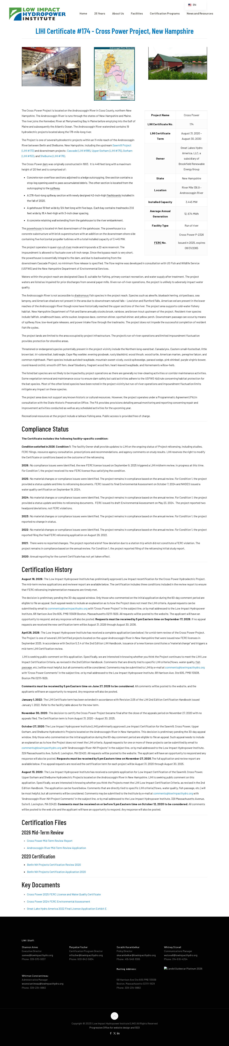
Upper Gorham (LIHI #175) (107, 150)
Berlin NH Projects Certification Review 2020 (54, 864)
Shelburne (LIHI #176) (52, 156)
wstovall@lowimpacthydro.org (180, 955)
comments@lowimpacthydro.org (67, 608)
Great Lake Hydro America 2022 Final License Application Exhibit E (67, 908)
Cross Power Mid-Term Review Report (49, 840)
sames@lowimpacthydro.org (37, 955)
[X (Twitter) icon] (114, 1033)
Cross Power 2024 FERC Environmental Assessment (58, 901)
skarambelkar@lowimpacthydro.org (136, 955)
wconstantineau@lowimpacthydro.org (42, 983)
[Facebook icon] (110, 1033)
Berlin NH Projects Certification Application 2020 (56, 871)
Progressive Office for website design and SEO (114, 1027)
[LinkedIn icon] (118, 1033)
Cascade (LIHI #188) (78, 150)
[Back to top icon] (114, 1016)
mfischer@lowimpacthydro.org (86, 955)
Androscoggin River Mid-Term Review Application (56, 847)
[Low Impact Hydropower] (37, 13)
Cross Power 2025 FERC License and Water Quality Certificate (64, 894)
